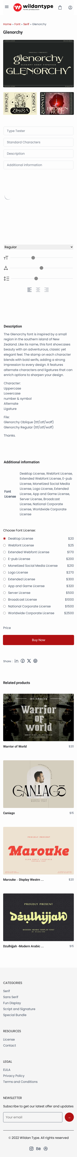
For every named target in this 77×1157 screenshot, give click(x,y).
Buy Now (38, 640)
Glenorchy (35, 208)
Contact (9, 1045)
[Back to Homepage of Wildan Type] (33, 7)
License (9, 1039)
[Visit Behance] (38, 1148)
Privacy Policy (13, 1075)
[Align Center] (38, 289)
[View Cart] (60, 7)
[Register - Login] (70, 7)
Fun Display (12, 1003)
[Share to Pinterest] (35, 661)
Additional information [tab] (24, 165)
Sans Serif (10, 997)
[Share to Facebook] (22, 661)
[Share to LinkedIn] (16, 661)
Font (17, 24)
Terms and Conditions (20, 1081)
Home (7, 24)
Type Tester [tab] (16, 131)
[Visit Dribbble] (45, 1148)
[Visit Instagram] (31, 1148)
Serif (26, 24)
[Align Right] (47, 289)
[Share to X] (29, 661)
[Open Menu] (6, 7)
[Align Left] (30, 289)
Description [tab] (16, 153)
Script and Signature (19, 1009)
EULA (6, 1069)
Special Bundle (14, 1015)
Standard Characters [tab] (23, 142)
